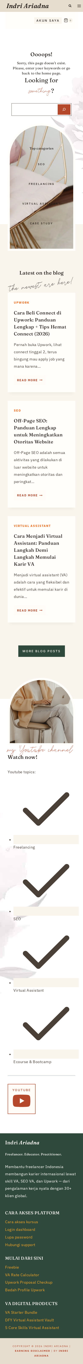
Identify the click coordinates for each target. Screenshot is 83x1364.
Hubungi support (20, 1244)
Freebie (12, 1267)
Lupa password (19, 1237)
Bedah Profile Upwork (25, 1289)
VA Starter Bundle (21, 1312)
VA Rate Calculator (22, 1274)
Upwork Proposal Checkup (29, 1282)
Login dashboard (20, 1229)
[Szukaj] (64, 109)
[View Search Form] (70, 6)
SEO (17, 410)
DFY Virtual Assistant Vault (29, 1320)
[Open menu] (79, 6)
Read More (31, 381)
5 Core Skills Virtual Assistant (32, 1327)
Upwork (22, 302)
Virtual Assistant (32, 526)
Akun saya (48, 20)
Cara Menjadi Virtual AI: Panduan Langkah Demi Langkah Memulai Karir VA (38, 550)
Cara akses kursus (21, 1221)
